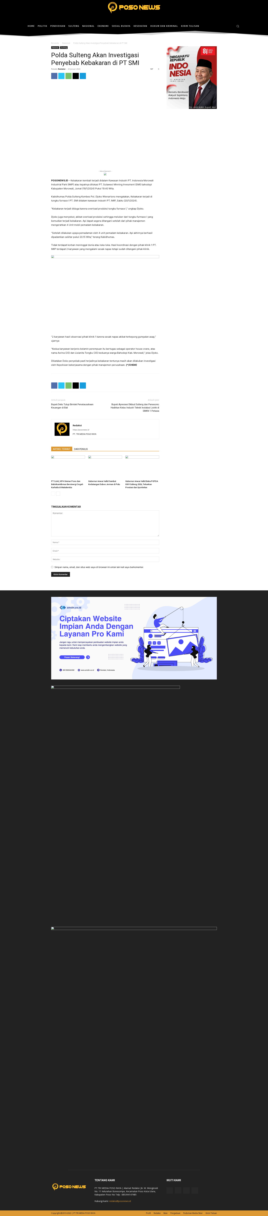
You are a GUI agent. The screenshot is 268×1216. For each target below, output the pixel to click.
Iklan (165, 1213)
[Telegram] (83, 76)
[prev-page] (53, 494)
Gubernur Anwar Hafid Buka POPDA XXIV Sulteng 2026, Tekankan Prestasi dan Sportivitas (141, 484)
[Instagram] (226, 26)
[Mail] (186, 1190)
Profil (148, 1213)
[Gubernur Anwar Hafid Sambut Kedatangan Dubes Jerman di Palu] (105, 467)
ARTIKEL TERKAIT (61, 449)
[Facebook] (221, 26)
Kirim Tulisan (211, 1213)
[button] (238, 26)
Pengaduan (175, 1213)
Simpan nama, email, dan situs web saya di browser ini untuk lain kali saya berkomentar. (99, 567)
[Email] (76, 76)
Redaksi (61, 69)
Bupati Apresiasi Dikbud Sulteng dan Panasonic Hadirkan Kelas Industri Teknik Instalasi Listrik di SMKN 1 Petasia (135, 407)
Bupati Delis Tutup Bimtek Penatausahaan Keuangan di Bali (72, 406)
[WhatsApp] (68, 76)
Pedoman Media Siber (193, 1213)
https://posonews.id (81, 430)
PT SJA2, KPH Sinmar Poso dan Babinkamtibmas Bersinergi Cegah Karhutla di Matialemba (67, 484)
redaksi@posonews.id (120, 1201)
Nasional (66, 43)
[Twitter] (231, 26)
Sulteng (64, 47)
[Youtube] (195, 1190)
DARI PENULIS (81, 449)
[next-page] (58, 494)
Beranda (55, 43)
